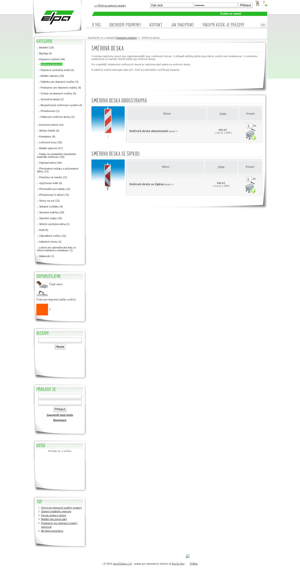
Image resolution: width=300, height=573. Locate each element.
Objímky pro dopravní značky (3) (60, 81)
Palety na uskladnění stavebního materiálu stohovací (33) (56, 155)
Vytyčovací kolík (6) (50, 183)
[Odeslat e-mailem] (263, 25)
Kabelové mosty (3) (50, 241)
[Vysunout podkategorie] (37, 48)
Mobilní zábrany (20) (52, 75)
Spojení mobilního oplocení (56, 511)
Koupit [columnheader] (250, 113)
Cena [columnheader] (223, 113)
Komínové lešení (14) (51, 124)
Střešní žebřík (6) (49, 130)
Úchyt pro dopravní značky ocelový (61, 507)
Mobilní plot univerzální (54, 519)
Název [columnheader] (167, 113)
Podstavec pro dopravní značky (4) (61, 87)
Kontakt (156, 24)
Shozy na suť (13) (49, 200)
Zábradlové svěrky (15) (52, 235)
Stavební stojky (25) (50, 218)
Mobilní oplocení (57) (51, 148)
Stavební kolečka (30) (51, 212)
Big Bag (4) (45, 53)
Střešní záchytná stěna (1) (54, 224)
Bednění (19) (46, 47)
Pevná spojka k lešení (53, 515)
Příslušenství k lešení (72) (54, 194)
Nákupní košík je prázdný (223, 24)
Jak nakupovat (182, 24)
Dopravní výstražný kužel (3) (57, 70)
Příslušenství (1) (50, 111)
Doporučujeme (48, 276)
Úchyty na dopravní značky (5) (58, 93)
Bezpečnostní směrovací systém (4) (61, 105)
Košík (40, 445)
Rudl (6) (43, 230)
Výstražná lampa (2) (52, 99)
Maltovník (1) (46, 256)
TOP (39, 501)
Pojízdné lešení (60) (50, 162)
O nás (96, 24)
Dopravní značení (126, 37)
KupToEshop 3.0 (122, 563)
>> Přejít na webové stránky (110, 5)
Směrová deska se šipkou (115, 154)
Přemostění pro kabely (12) (54, 189)
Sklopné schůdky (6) (51, 206)
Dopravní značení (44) (52, 59)
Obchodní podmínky (125, 24)
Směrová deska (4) (52, 64)
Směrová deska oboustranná (119, 101)
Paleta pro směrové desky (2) (58, 116)
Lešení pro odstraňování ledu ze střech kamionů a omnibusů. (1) (56, 249)
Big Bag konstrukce (52, 530)
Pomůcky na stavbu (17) (53, 177)
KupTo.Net (178, 563)
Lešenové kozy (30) (50, 142)
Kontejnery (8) (47, 136)
